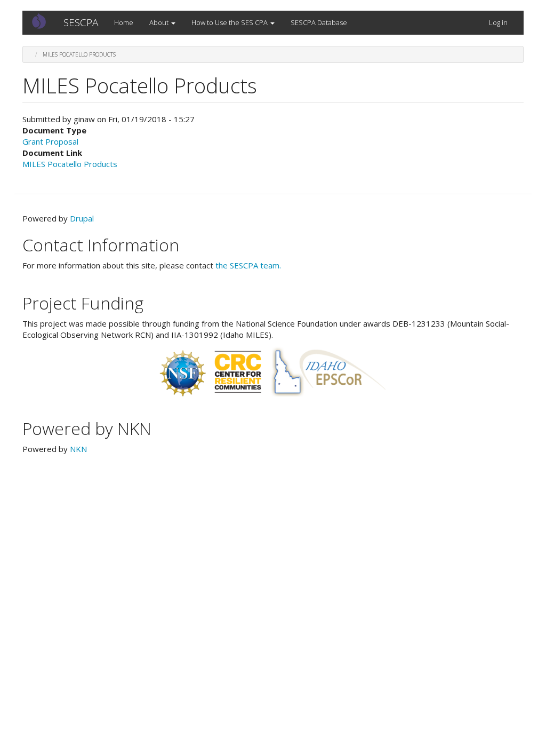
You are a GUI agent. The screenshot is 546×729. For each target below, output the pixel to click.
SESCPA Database (319, 22)
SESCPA (80, 22)
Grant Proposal (50, 141)
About (159, 22)
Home (123, 22)
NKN (78, 448)
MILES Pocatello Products (69, 164)
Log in (498, 22)
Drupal (82, 218)
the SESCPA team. (248, 265)
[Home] (42, 20)
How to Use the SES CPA (230, 22)
